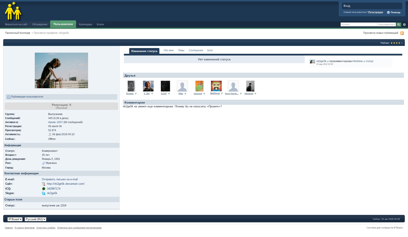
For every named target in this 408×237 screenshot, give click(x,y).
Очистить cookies (45, 227)
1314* (164, 93)
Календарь (85, 24)
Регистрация (375, 12)
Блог (210, 50)
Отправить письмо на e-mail (60, 179)
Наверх (9, 227)
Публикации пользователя (26, 96)
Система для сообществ (380, 227)
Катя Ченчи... (232, 93)
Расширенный (404, 25)
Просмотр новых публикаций (380, 32)
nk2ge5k (52, 193)
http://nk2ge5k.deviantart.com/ (66, 183)
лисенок (198, 93)
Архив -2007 (55, 122)
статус (370, 61)
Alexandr (249, 93)
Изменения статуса (144, 51)
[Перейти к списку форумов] (13, 10)
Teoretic (130, 93)
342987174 (53, 188)
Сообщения (196, 50)
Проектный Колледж (17, 32)
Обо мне (169, 50)
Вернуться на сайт (16, 24)
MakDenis (215, 93)
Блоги (100, 24)
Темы (181, 50)
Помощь (395, 12)
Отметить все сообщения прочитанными (79, 227)
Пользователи (63, 24)
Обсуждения (39, 24)
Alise (180, 93)
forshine (358, 61)
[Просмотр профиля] (328, 61)
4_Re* (147, 93)
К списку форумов (25, 227)
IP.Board (398, 227)
